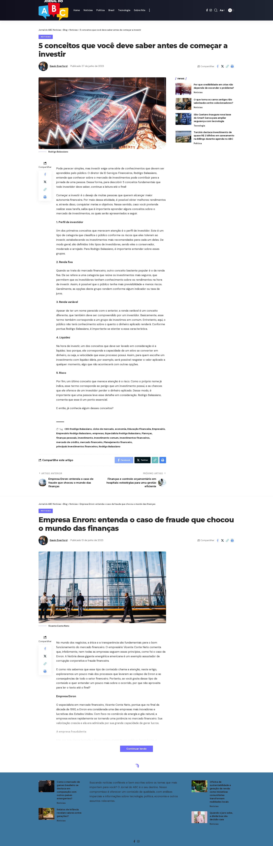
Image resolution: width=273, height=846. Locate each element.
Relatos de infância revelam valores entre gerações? (69, 813)
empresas (98, 433)
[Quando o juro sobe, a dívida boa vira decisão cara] (199, 817)
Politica (198, 143)
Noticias (46, 37)
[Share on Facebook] (217, 66)
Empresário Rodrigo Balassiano (73, 433)
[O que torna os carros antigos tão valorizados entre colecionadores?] (183, 104)
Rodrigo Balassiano (109, 446)
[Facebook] (207, 10)
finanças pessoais (66, 437)
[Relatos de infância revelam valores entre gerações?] (46, 814)
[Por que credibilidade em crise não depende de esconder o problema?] (183, 89)
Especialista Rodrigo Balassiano (123, 433)
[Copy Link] (227, 66)
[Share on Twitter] (222, 66)
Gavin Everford (58, 66)
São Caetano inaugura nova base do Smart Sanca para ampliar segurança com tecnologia (212, 118)
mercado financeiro (91, 442)
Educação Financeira (139, 429)
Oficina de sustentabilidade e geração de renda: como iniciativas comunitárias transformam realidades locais (220, 791)
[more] (149, 10)
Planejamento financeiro (118, 442)
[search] (215, 10)
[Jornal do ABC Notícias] (53, 10)
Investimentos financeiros (134, 437)
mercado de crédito (67, 442)
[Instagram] (211, 10)
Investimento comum (106, 437)
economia (120, 429)
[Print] (232, 66)
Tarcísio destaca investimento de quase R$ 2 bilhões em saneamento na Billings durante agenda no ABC (214, 135)
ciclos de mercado (103, 429)
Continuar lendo (136, 748)
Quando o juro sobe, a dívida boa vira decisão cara (221, 816)
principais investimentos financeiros (76, 446)
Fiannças (147, 433)
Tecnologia (199, 125)
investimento (85, 437)
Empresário (158, 429)
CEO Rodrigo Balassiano (78, 429)
